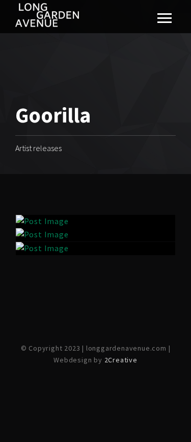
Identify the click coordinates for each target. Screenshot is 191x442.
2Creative (121, 359)
